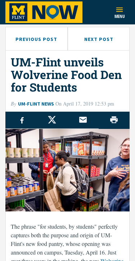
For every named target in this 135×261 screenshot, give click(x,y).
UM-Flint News (36, 104)
